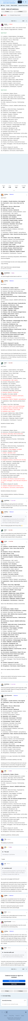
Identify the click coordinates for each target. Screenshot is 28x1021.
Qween (5, 24)
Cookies (22, 1015)
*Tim (5, 839)
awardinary (6, 500)
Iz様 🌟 (5, 770)
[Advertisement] (14, 169)
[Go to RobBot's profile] (2, 896)
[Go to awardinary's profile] (2, 501)
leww (5, 912)
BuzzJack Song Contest (15, 15)
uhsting (6, 194)
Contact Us (17, 1015)
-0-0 (5, 863)
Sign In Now (14, 984)
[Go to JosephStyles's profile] (2, 273)
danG (5, 362)
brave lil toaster (7, 921)
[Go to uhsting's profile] (2, 195)
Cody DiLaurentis (8, 695)
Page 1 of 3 (13, 20)
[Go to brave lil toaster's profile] (2, 922)
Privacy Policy (11, 1015)
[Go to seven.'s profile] (2, 542)
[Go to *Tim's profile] (2, 840)
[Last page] (26, 21)
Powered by (14, 1019)
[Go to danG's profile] (2, 363)
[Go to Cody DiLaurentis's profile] (2, 696)
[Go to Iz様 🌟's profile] (2, 771)
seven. (5, 541)
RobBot (5, 895)
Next (23, 20)
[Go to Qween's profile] (1, 15)
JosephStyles (7, 273)
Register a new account (14, 980)
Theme (5, 1015)
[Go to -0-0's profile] (2, 864)
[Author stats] (27, 25)
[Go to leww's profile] (2, 912)
